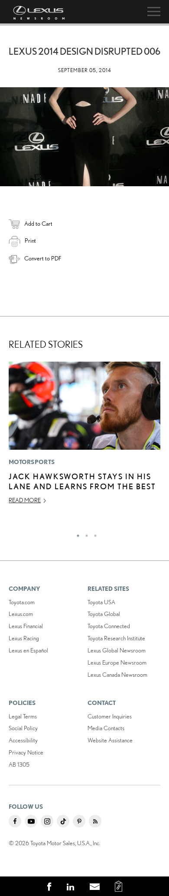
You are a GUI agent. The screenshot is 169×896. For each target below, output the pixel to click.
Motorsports (32, 461)
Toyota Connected (109, 626)
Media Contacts (106, 728)
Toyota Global (104, 613)
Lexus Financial (26, 626)
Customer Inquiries (110, 716)
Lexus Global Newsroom (117, 650)
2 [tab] (84, 533)
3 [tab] (93, 533)
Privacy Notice (26, 752)
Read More (25, 500)
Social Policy (23, 728)
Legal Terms (23, 716)
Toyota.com (22, 602)
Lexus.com (21, 613)
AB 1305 (19, 764)
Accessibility (23, 740)
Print (30, 240)
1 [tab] (76, 533)
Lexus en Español (28, 650)
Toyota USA (101, 602)
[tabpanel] (84, 437)
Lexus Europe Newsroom (117, 662)
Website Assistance (110, 740)
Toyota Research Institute (116, 638)
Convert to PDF (42, 258)
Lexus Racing (24, 638)
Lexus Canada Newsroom (117, 674)
